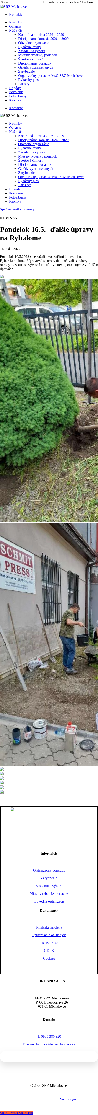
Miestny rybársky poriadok (37, 156)
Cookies (49, 958)
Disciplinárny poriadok (34, 164)
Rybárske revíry (29, 148)
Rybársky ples (28, 181)
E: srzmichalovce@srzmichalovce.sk (49, 1044)
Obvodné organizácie (33, 144)
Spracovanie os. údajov (49, 935)
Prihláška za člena (49, 927)
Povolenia (16, 193)
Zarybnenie (26, 173)
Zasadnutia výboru (31, 152)
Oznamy (15, 127)
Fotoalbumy (17, 197)
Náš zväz (15, 132)
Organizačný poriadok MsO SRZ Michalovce (51, 177)
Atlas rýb (24, 185)
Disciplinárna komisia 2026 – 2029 (43, 140)
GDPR (49, 950)
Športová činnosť (30, 160)
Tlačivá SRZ (49, 943)
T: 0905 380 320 (49, 1036)
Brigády (15, 189)
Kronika (15, 201)
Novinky (15, 123)
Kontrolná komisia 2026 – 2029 (41, 136)
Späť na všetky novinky (17, 209)
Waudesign (68, 1099)
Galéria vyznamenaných (35, 169)
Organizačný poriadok (49, 870)
